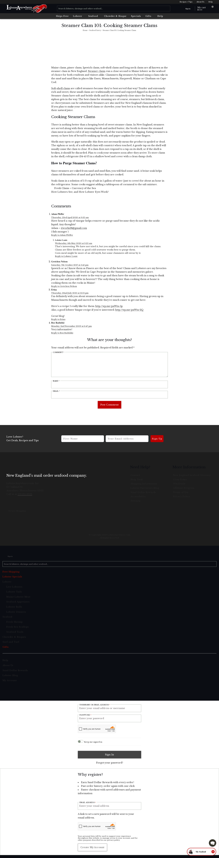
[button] (212, 843)
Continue (84, 451)
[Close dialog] (155, 397)
